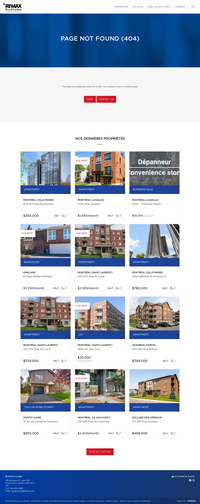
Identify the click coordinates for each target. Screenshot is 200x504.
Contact (180, 7)
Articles (138, 7)
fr (193, 7)
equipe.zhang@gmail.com (23, 491)
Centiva (191, 501)
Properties (121, 7)
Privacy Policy (112, 501)
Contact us (106, 99)
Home (90, 99)
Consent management (141, 501)
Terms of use (125, 501)
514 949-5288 (16, 488)
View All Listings (100, 452)
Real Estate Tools (159, 7)
